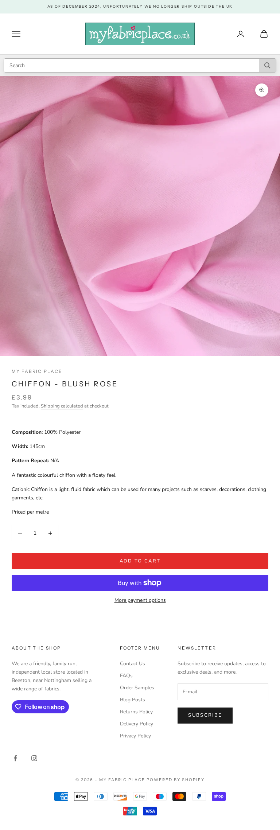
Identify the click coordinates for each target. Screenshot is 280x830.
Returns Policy (136, 711)
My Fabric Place (37, 371)
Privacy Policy (135, 735)
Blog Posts (132, 699)
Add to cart (140, 561)
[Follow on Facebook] (15, 758)
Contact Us (132, 663)
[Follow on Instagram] (34, 758)
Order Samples (137, 687)
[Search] (267, 65)
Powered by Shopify (176, 779)
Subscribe (205, 715)
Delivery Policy (136, 723)
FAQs (126, 675)
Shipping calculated (62, 406)
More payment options (140, 600)
